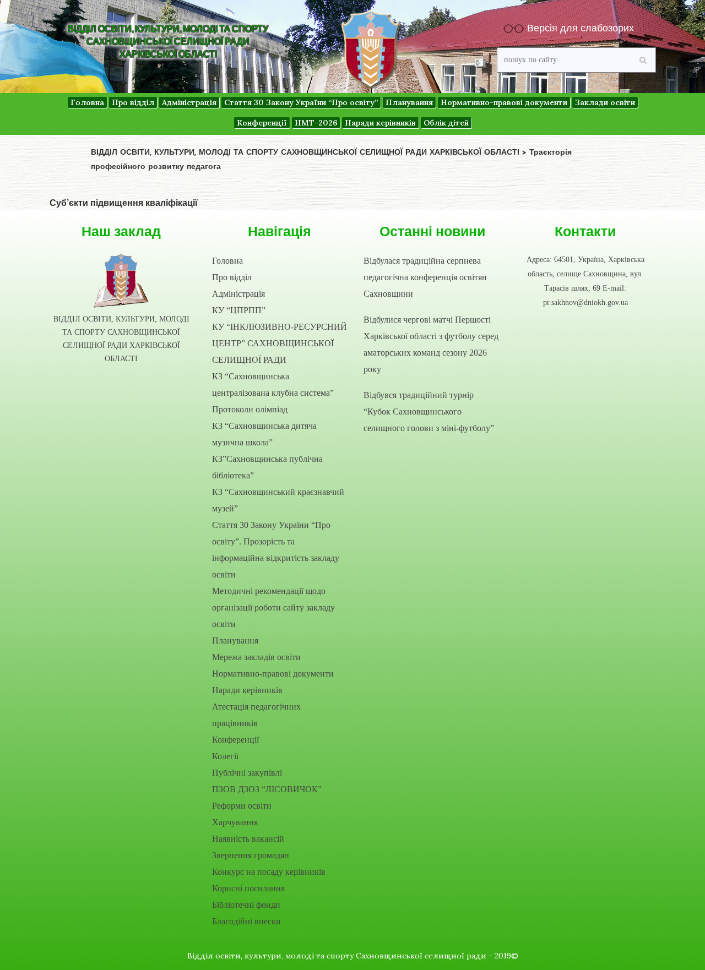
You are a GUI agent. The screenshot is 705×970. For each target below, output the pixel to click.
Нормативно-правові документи (273, 673)
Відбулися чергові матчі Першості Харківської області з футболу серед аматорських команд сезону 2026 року (431, 344)
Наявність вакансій (248, 838)
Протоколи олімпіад (250, 409)
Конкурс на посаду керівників (269, 871)
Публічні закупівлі (247, 772)
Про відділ (232, 277)
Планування (235, 640)
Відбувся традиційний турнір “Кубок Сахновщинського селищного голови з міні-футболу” (429, 411)
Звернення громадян (250, 855)
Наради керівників (247, 690)
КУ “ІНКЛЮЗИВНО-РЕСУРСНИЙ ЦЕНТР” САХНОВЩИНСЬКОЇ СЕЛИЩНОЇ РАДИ (279, 343)
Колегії (225, 756)
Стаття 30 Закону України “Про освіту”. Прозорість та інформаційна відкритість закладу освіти (275, 549)
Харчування (235, 822)
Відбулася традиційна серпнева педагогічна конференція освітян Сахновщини (425, 277)
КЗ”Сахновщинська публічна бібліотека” (267, 467)
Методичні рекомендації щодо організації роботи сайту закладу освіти (273, 607)
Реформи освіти (242, 805)
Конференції (235, 739)
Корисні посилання (248, 888)
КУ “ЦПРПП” (238, 310)
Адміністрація (238, 293)
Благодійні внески (246, 921)
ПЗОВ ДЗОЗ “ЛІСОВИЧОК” (267, 789)
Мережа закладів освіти (256, 657)
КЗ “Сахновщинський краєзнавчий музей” (278, 500)
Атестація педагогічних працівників (256, 715)
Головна (227, 260)
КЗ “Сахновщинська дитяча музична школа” (264, 434)
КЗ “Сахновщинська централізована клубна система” (273, 384)
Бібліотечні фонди (246, 904)
